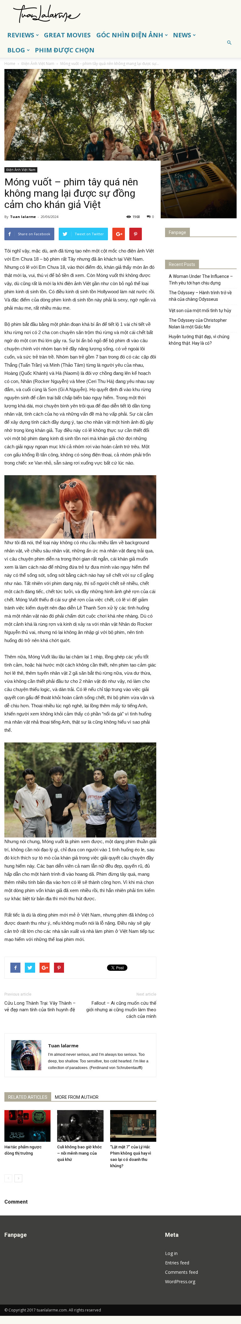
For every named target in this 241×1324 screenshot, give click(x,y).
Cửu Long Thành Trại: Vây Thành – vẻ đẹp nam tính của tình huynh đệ (40, 1006)
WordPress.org (180, 1281)
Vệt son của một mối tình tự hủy (200, 310)
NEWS (182, 35)
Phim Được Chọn (64, 50)
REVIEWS (20, 35)
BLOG (16, 50)
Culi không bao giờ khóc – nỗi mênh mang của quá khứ (79, 1153)
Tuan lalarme (23, 216)
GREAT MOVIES (67, 35)
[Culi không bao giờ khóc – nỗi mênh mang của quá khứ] (80, 1126)
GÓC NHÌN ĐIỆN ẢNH (129, 35)
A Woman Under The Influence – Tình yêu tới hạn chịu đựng (201, 279)
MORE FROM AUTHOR (77, 1097)
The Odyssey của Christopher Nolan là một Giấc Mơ (198, 323)
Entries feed (177, 1263)
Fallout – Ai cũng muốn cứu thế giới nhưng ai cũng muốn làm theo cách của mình (121, 1009)
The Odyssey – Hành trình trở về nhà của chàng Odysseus (200, 296)
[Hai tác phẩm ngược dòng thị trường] (27, 1126)
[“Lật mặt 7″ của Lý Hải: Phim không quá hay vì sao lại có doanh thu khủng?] (133, 1126)
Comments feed (181, 1272)
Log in (171, 1253)
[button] (229, 42)
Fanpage (177, 232)
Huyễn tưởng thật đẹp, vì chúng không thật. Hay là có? (199, 340)
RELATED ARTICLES (27, 1097)
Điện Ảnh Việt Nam (20, 169)
